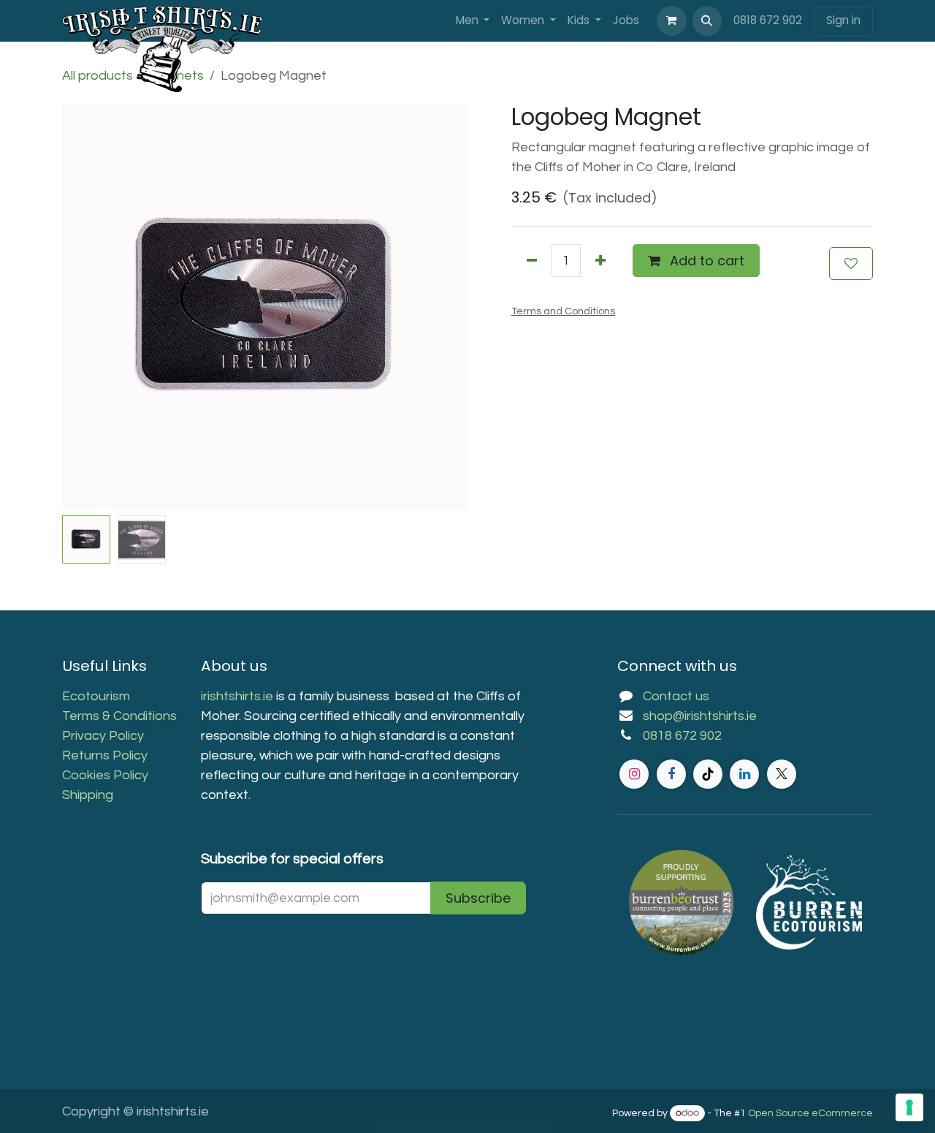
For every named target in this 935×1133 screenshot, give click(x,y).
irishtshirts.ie (237, 696)
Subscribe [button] (478, 898)
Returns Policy (105, 755)
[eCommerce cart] (671, 20)
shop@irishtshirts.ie (700, 716)
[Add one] (600, 260)
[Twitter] (781, 774)
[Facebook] (671, 774)
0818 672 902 (767, 20)
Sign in (843, 20)
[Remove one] (531, 260)
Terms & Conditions (119, 716)
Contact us (676, 696)
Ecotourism (97, 696)
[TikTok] (707, 774)
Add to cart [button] (705, 260)
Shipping (87, 795)
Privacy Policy (103, 736)
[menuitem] (473, 21)
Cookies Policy (105, 775)
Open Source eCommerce (810, 1113)
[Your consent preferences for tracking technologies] (909, 1107)
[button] (707, 20)
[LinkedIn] (744, 774)
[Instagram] (634, 774)
